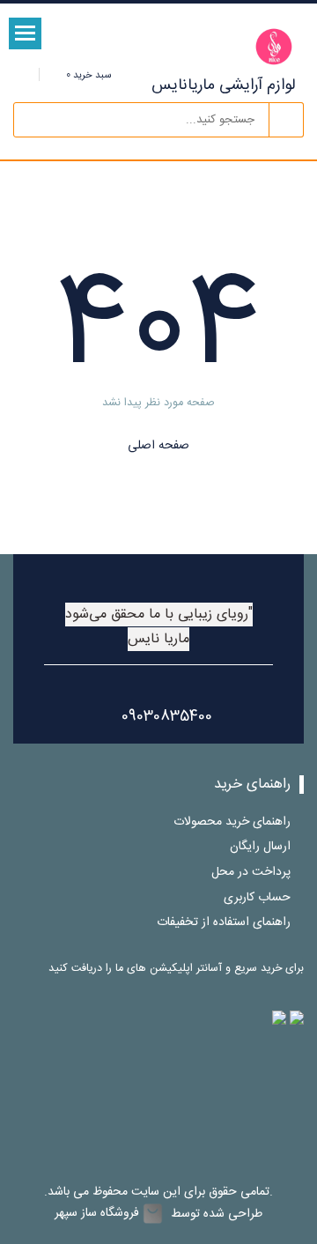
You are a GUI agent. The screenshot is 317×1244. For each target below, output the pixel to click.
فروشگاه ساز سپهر (97, 1213)
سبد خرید (87, 75)
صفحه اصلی (158, 445)
